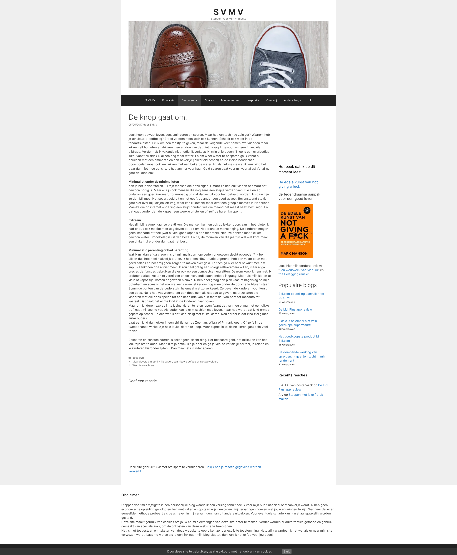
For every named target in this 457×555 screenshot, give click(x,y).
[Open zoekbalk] (310, 100)
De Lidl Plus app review (295, 309)
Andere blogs (292, 100)
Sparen (209, 100)
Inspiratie (253, 100)
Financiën (168, 100)
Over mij (271, 100)
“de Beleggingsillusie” (293, 274)
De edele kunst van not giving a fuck (298, 184)
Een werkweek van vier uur (299, 270)
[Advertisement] (305, 135)
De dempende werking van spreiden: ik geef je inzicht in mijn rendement (302, 356)
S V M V (228, 12)
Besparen (188, 100)
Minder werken (230, 100)
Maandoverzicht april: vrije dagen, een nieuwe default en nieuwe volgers (175, 361)
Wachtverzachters (143, 365)
